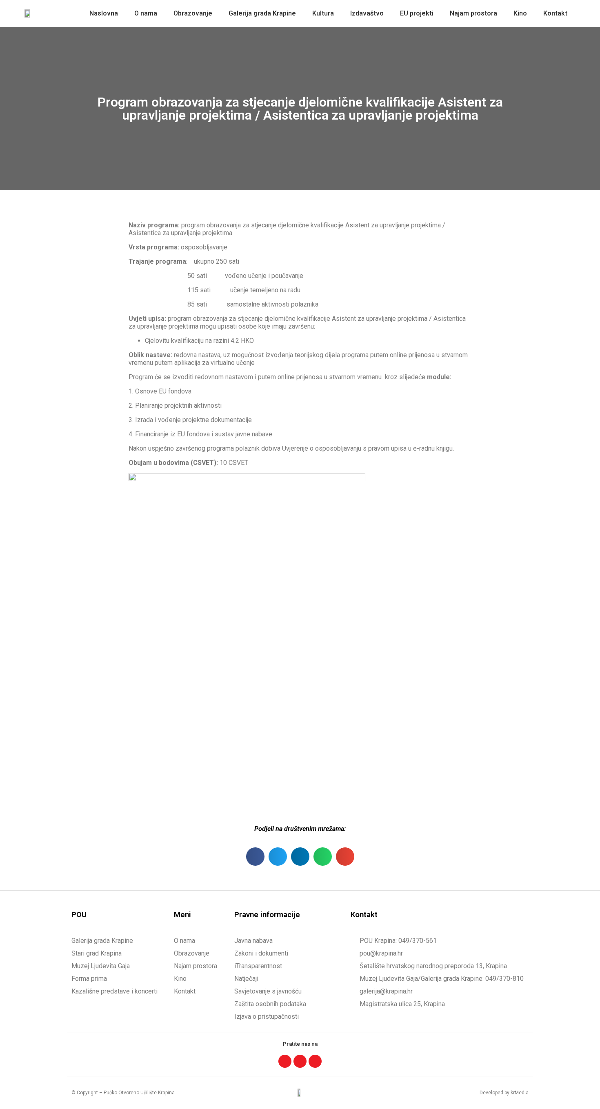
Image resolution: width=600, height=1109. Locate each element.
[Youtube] (315, 1061)
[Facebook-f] (284, 1061)
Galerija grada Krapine (262, 13)
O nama (145, 13)
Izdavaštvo (367, 13)
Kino (520, 13)
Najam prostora (473, 13)
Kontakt (555, 13)
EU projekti (416, 13)
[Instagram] (300, 1061)
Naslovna (103, 13)
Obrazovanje (192, 13)
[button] (255, 856)
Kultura (323, 13)
